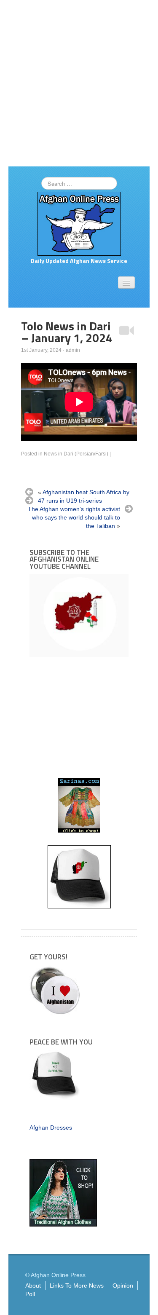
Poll (30, 1294)
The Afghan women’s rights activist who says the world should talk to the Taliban (74, 517)
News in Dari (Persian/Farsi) (76, 454)
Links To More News (77, 1285)
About (33, 1285)
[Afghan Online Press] (79, 223)
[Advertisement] (79, 83)
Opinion (122, 1285)
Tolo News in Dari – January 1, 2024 (66, 332)
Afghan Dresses (50, 1127)
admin (73, 350)
